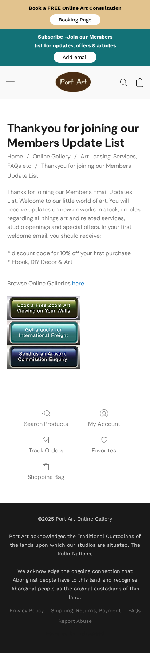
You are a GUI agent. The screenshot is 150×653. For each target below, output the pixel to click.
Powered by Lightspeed (75, 633)
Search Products (46, 424)
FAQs (134, 610)
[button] (75, 19)
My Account (104, 424)
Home (15, 156)
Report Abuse (75, 621)
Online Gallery (52, 156)
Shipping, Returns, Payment (86, 610)
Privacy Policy (26, 610)
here (78, 283)
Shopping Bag (46, 477)
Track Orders (46, 450)
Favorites (104, 450)
